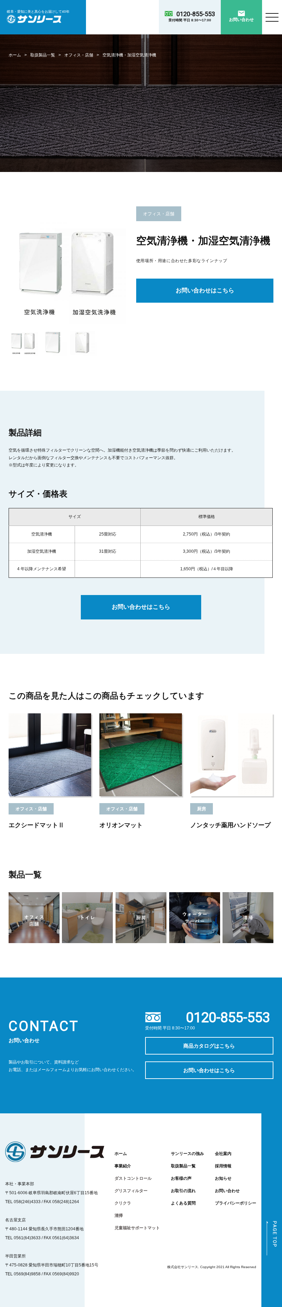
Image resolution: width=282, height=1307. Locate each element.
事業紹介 (123, 1166)
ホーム (15, 55)
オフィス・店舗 (78, 55)
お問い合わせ (227, 1190)
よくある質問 (183, 1203)
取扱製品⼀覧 (42, 55)
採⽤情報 (223, 1166)
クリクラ (123, 1203)
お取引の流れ (183, 1190)
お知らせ (223, 1178)
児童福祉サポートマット (137, 1227)
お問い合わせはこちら (205, 290)
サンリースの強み (187, 1153)
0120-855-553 (195, 14)
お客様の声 (181, 1178)
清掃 (119, 1215)
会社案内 (223, 1153)
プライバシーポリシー (235, 1203)
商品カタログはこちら (209, 1046)
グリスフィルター (131, 1190)
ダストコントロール (133, 1178)
